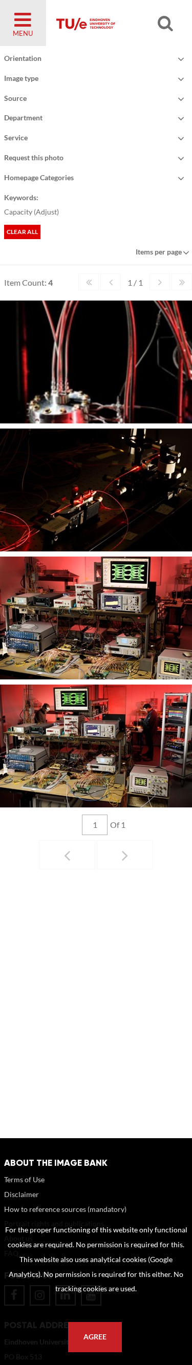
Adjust (46, 211)
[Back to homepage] (113, 23)
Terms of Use (24, 1179)
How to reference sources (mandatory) (65, 1209)
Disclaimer (21, 1194)
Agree (94, 1337)
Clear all (22, 231)
